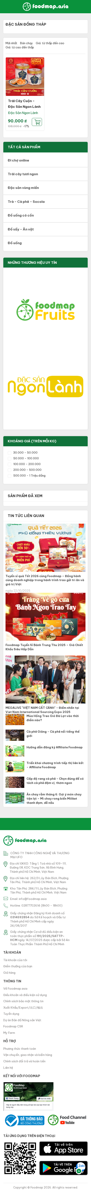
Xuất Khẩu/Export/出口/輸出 (23, 1007)
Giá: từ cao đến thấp (20, 47)
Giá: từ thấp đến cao (50, 43)
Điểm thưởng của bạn (17, 966)
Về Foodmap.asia (15, 988)
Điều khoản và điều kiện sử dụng (25, 995)
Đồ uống (15, 243)
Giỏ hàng (9, 972)
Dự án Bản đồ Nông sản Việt (22, 1020)
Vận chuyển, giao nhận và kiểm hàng (27, 1055)
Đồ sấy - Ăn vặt (21, 229)
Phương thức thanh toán (19, 1048)
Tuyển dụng (11, 1013)
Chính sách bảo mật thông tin (23, 1001)
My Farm (9, 1032)
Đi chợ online (18, 160)
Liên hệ (8, 1067)
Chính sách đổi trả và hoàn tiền (24, 1061)
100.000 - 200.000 (27, 464)
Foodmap (36, 1187)
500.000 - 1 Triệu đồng (29, 475)
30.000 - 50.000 (25, 452)
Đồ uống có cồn (21, 215)
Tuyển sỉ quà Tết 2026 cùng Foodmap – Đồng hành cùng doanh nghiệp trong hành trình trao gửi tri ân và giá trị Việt (45, 580)
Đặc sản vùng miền (23, 188)
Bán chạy (26, 43)
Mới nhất (11, 43)
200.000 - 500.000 (27, 469)
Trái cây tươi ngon (23, 174)
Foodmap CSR (13, 1026)
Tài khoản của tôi (15, 960)
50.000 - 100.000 (26, 458)
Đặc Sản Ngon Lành (23, 113)
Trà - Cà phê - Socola (26, 202)
